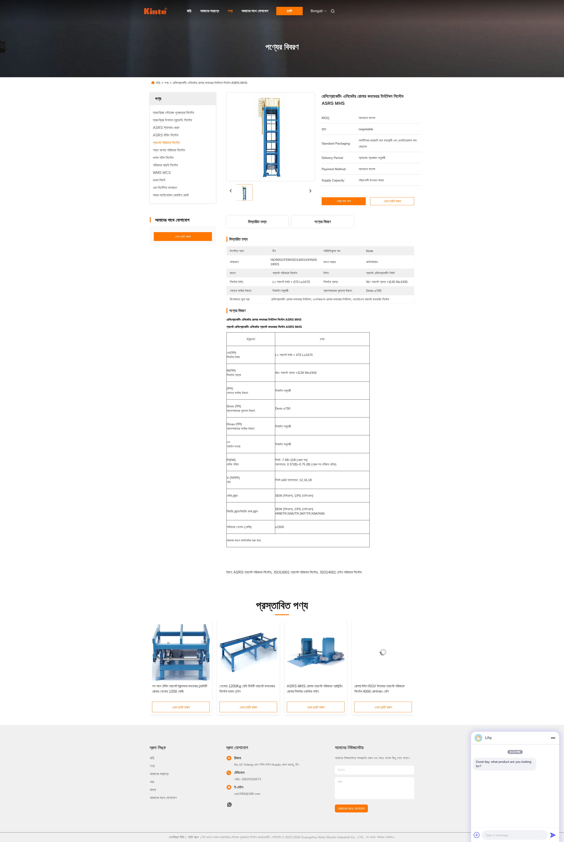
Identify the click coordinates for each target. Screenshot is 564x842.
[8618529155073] (229, 806)
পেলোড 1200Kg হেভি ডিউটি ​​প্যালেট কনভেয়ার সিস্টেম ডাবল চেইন (247, 688)
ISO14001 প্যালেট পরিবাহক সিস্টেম (295, 572)
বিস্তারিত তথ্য (257, 222)
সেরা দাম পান (344, 201)
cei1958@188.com (247, 793)
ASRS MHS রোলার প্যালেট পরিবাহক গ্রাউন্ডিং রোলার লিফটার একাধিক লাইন (315, 688)
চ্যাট (289, 11)
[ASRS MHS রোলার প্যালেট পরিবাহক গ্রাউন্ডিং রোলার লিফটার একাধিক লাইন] (316, 652)
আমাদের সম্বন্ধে (209, 11)
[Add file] (477, 835)
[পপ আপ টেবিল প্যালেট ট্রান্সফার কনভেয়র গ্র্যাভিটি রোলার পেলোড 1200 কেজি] (181, 652)
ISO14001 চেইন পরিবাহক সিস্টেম (341, 572)
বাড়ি (189, 11)
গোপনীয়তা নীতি (176, 837)
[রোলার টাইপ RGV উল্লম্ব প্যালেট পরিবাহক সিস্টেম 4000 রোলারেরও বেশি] (383, 652)
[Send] (553, 835)
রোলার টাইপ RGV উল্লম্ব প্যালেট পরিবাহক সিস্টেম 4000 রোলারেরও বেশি (379, 688)
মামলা (153, 790)
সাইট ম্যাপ (193, 837)
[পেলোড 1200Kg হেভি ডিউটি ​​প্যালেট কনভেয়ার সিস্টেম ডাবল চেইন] (248, 652)
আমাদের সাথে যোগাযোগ (254, 11)
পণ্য (230, 11)
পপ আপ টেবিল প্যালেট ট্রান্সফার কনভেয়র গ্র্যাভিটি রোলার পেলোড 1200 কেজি (179, 688)
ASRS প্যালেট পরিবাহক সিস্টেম (252, 572)
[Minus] (553, 738)
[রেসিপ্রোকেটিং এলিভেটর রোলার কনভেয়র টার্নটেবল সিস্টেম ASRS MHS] (270, 137)
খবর (152, 782)
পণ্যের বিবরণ (322, 222)
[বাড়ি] (156, 11)
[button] (158, 663)
